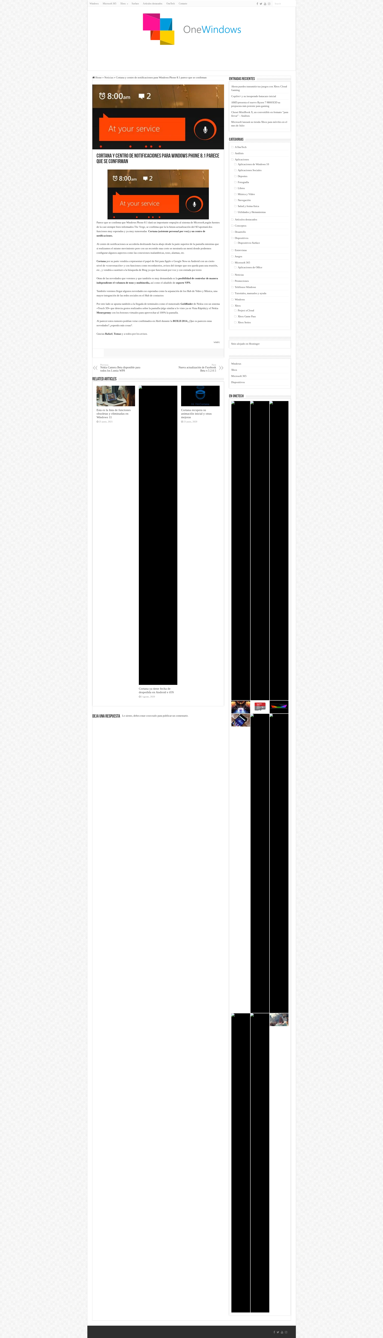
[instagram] (269, 3)
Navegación (244, 200)
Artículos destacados (152, 3)
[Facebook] (257, 3)
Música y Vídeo (246, 194)
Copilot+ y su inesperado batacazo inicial (253, 96)
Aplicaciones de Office (250, 267)
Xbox (238, 305)
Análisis (239, 153)
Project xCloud (246, 310)
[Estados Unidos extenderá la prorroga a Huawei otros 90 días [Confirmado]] (279, 550)
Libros (241, 188)
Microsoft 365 (109, 3)
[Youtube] (265, 3)
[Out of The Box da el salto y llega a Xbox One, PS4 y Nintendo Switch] (279, 863)
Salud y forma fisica (248, 206)
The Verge (139, 226)
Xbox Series (244, 322)
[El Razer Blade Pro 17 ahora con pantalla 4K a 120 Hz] (279, 707)
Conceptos (240, 225)
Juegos (238, 256)
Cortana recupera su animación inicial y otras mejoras (196, 413)
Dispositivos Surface (249, 242)
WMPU (217, 342)
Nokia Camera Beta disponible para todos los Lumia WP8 (120, 368)
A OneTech (241, 147)
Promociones (242, 280)
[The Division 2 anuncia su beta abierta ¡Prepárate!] (240, 550)
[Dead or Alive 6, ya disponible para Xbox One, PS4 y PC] (240, 1162)
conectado (151, 715)
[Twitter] (261, 3)
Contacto (183, 3)
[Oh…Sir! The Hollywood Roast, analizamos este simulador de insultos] (260, 863)
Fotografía (243, 182)
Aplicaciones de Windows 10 (253, 164)
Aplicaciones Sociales (250, 170)
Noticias (108, 77)
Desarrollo (240, 231)
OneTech (170, 3)
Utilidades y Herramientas (252, 212)
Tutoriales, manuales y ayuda (250, 293)
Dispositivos (241, 238)
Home (98, 77)
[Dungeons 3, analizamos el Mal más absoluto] (240, 707)
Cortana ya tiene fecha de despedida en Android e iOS (156, 690)
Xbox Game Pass (247, 316)
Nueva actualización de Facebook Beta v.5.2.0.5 (197, 368)
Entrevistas (241, 250)
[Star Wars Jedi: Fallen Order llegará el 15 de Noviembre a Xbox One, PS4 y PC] (260, 1162)
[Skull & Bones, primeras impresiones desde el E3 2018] (279, 1019)
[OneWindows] (191, 29)
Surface (135, 3)
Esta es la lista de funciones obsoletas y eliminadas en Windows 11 (114, 413)
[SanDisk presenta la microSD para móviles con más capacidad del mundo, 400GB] (260, 707)
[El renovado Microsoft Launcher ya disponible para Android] (240, 720)
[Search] (293, 4)
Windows (94, 3)
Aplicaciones (242, 159)
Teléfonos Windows (245, 287)
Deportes (242, 176)
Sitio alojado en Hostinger (245, 343)
